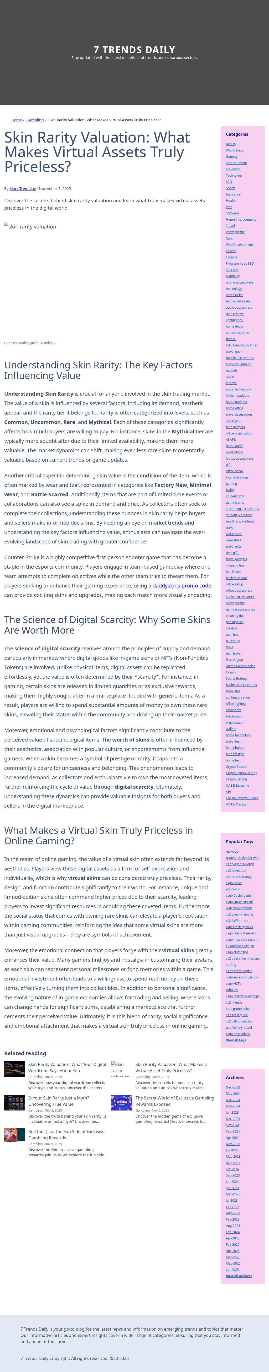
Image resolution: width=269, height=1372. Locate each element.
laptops (231, 383)
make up (232, 851)
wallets (231, 729)
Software (232, 213)
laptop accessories (239, 458)
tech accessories (238, 301)
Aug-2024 (233, 1225)
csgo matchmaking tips (243, 996)
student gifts (235, 496)
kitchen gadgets (237, 395)
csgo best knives (238, 1034)
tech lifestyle (235, 754)
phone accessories (239, 282)
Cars (229, 238)
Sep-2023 (233, 1175)
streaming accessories (242, 509)
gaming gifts (235, 502)
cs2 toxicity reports (240, 914)
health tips (233, 571)
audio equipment (238, 364)
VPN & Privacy (236, 804)
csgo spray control (239, 902)
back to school (236, 578)
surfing (231, 964)
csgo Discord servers (241, 933)
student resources (239, 515)
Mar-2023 (233, 1194)
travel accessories (239, 414)
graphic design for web (242, 858)
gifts (229, 464)
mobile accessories (240, 358)
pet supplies (235, 622)
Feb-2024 (233, 1232)
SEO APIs (232, 270)
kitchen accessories (240, 597)
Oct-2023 (232, 1207)
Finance (231, 257)
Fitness (231, 251)
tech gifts (232, 553)
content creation (238, 697)
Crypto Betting (236, 779)
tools (229, 647)
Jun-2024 (232, 1169)
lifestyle (231, 628)
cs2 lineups (234, 1002)
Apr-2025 (233, 1251)
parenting (233, 641)
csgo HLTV (233, 983)
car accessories (237, 332)
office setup (234, 584)
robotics (232, 990)
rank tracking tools (239, 927)
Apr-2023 (233, 1238)
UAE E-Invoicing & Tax (242, 345)
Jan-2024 (232, 1181)
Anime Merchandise (240, 666)
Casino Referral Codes (242, 798)
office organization (239, 433)
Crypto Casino (236, 766)
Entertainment (236, 163)
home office (234, 408)
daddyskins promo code (182, 585)
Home (17, 119)
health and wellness (240, 521)
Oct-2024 (232, 1125)
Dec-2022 (233, 1087)
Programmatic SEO (240, 263)
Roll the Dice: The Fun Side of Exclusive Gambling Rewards (66, 1135)
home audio (234, 446)
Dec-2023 (233, 1119)
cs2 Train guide (237, 1015)
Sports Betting (236, 678)
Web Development (239, 244)
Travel (230, 226)
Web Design (235, 150)
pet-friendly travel (239, 1027)
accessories (234, 295)
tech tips (232, 634)
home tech (233, 760)
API (228, 792)
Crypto (231, 672)
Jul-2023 (232, 1200)
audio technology (238, 389)
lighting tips (234, 320)
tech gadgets (235, 427)
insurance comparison (242, 977)
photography (235, 603)
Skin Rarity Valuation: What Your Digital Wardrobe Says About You (67, 1067)
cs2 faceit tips (236, 870)
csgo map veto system (242, 939)
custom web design (240, 946)
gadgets (232, 370)
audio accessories (239, 307)
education (233, 889)
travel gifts (233, 546)
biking (230, 490)
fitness (231, 339)
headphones (235, 747)
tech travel (233, 653)
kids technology (237, 477)
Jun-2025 (232, 1269)
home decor (235, 326)
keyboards (233, 710)
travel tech (233, 741)
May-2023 (233, 1156)
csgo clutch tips (237, 952)
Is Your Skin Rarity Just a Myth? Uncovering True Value (58, 1101)
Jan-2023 (232, 1188)
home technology (238, 735)
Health (231, 200)
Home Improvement (241, 219)
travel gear (234, 351)
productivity (234, 452)
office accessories (239, 590)
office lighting (236, 703)
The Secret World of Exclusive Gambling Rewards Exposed (175, 1101)
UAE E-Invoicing (237, 785)
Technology (234, 175)
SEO (229, 181)
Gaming (231, 156)
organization (235, 722)
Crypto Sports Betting (241, 773)
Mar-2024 (233, 1163)
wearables (233, 540)
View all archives (239, 1276)
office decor (234, 471)
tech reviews (235, 314)
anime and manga (239, 876)
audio (230, 376)
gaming (231, 483)
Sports (230, 188)
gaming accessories (240, 609)
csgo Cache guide (239, 895)
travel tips (233, 691)
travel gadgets (236, 559)
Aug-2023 (233, 1213)
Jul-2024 (232, 1150)
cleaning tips (235, 615)
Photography (235, 232)
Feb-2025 (233, 1244)
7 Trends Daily (134, 49)
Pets (229, 207)
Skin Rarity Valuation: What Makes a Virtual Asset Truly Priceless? (171, 1067)
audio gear (234, 420)
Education (233, 169)
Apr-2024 (233, 1137)
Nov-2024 (233, 1106)
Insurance (233, 194)
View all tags (236, 1040)
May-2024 (233, 1093)
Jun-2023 (232, 1112)
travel (230, 527)
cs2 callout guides (239, 1021)
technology (234, 288)
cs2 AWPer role (237, 920)
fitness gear (234, 659)
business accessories (241, 685)
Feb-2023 (233, 1219)
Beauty (231, 144)
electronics (234, 716)
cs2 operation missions (243, 958)
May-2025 (233, 1263)
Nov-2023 (233, 1144)
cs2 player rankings (240, 864)
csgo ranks (234, 883)
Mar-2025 (233, 1257)
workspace (234, 534)
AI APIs (231, 439)
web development (239, 908)
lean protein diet (238, 1008)
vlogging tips (235, 565)
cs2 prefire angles (239, 971)
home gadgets (236, 402)
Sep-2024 (233, 1131)
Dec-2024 (233, 1100)
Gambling (35, 119)
